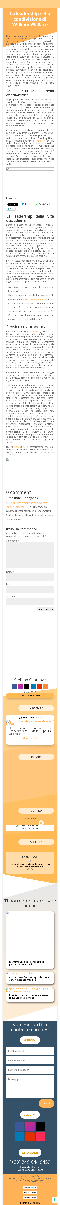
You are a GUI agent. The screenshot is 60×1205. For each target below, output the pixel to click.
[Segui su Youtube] (39, 686)
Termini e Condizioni (30, 1202)
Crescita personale (30, 695)
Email (9, 584)
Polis (35, 331)
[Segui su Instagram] (20, 686)
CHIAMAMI (30, 1153)
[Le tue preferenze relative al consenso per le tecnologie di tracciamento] (55, 1200)
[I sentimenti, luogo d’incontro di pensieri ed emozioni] (30, 913)
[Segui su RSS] (45, 686)
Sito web (10, 596)
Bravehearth (39, 140)
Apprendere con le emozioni (30, 828)
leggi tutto (30, 737)
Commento (12, 540)
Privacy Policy (30, 1192)
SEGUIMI (30, 1115)
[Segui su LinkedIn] (33, 686)
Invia (46, 1103)
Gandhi (17, 446)
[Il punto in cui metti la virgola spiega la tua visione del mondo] (30, 991)
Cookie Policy (30, 1187)
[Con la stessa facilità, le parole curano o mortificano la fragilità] (20, 973)
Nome (10, 571)
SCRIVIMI (30, 1040)
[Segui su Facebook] (14, 686)
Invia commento (45, 609)
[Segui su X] (26, 686)
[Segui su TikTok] (40, 1136)
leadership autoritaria (33, 298)
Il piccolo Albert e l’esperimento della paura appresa (30, 731)
